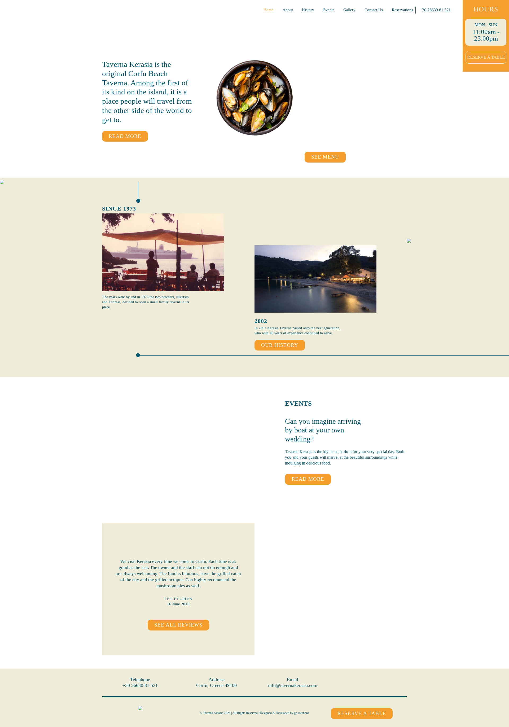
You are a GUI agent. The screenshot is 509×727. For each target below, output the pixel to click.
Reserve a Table (486, 57)
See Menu (325, 157)
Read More (125, 136)
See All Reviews (178, 625)
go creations (301, 713)
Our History (279, 345)
